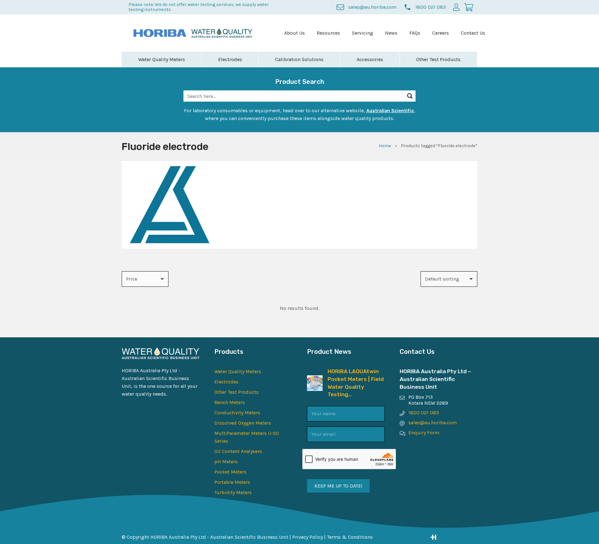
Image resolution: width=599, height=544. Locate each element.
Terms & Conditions (350, 537)
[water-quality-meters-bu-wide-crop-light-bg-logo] (222, 33)
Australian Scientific (390, 110)
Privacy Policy (307, 537)
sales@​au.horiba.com (432, 423)
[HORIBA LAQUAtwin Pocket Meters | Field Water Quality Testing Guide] (315, 379)
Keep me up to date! (338, 486)
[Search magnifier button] (410, 96)
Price (131, 279)
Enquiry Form (423, 433)
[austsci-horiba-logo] (160, 33)
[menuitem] (294, 33)
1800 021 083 (423, 413)
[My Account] (456, 7)
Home (385, 145)
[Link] (454, 537)
